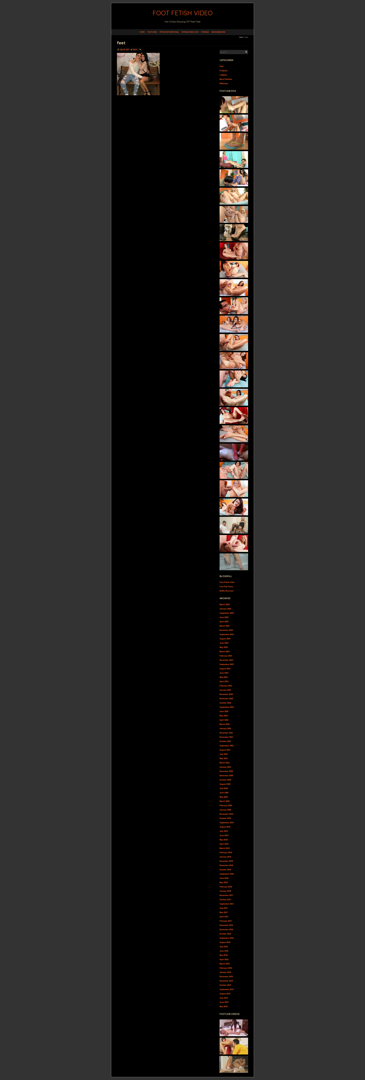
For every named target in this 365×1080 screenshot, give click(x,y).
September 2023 (227, 664)
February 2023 (226, 686)
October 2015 (225, 985)
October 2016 (225, 934)
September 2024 (227, 634)
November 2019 (226, 814)
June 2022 (224, 711)
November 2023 (226, 660)
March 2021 (225, 763)
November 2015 (226, 981)
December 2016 (226, 925)
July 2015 (224, 998)
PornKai (205, 32)
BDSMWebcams (218, 32)
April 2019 (224, 844)
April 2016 (224, 959)
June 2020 (224, 793)
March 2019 (225, 848)
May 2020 (224, 797)
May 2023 (224, 677)
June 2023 (224, 673)
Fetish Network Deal (169, 32)
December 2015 (226, 977)
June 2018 (224, 878)
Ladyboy (223, 75)
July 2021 (224, 754)
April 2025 (224, 622)
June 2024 (224, 643)
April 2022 (224, 720)
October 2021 (225, 741)
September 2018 (227, 874)
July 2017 (224, 908)
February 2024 (226, 656)
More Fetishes (226, 79)
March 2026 (225, 604)
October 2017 (225, 900)
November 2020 (226, 776)
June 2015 (224, 1002)
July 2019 (224, 831)
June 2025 (224, 617)
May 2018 (224, 882)
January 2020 (225, 810)
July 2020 (224, 788)
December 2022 (226, 694)
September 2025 (227, 613)
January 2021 (225, 767)
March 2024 (225, 651)
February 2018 (226, 887)
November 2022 (226, 699)
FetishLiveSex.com (190, 32)
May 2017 (224, 912)
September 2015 (227, 989)
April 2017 (224, 917)
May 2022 (224, 716)
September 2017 (227, 904)
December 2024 (226, 630)
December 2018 (226, 861)
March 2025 (225, 626)
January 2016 (225, 972)
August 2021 (225, 750)
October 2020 (225, 780)
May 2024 (224, 647)
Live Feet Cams (226, 586)
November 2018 (226, 865)
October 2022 (225, 703)
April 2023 (224, 681)
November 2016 (226, 929)
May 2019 (224, 840)
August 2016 (225, 942)
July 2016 (224, 947)
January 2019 (225, 857)
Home (142, 32)
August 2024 (225, 639)
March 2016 (225, 964)
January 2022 (225, 728)
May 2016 (224, 955)
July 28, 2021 (124, 49)
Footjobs (152, 32)
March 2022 (225, 724)
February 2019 (226, 852)
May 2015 (224, 1006)
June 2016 (224, 951)
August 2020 (225, 784)
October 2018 (225, 870)
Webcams (224, 83)
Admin (134, 49)
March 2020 (225, 801)
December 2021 (226, 733)
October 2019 (225, 818)
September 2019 (227, 823)
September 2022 (227, 707)
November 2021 (226, 737)
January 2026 (225, 609)
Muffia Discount (226, 591)
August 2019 (225, 827)
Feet (221, 66)
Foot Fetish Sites (227, 582)
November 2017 (226, 895)
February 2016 (226, 968)
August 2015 (225, 994)
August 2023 (225, 669)
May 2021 (224, 758)
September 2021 (227, 746)
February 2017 (226, 921)
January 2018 (225, 891)
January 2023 (225, 690)
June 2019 (224, 835)
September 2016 (227, 938)
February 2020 (226, 805)
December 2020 (226, 771)
